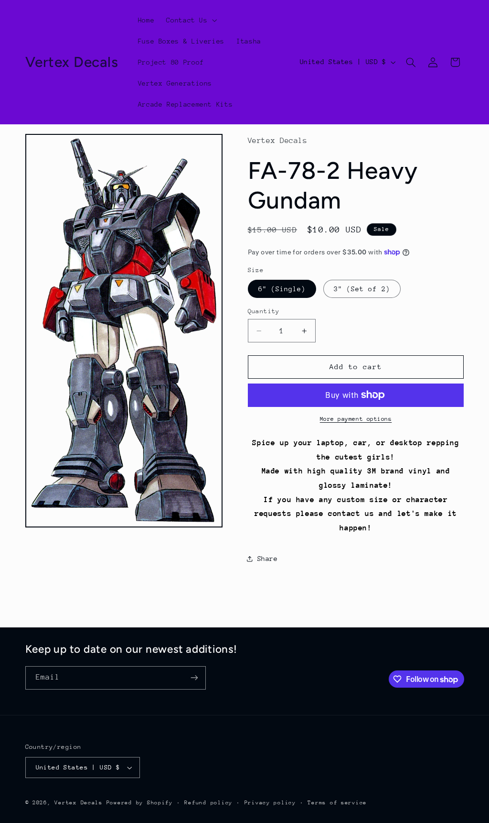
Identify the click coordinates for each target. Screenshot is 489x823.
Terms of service (337, 803)
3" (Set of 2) (362, 289)
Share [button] (267, 558)
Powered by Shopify (139, 803)
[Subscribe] (194, 678)
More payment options (356, 419)
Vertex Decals (78, 803)
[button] (190, 20)
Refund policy (208, 803)
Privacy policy (270, 803)
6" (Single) (282, 289)
